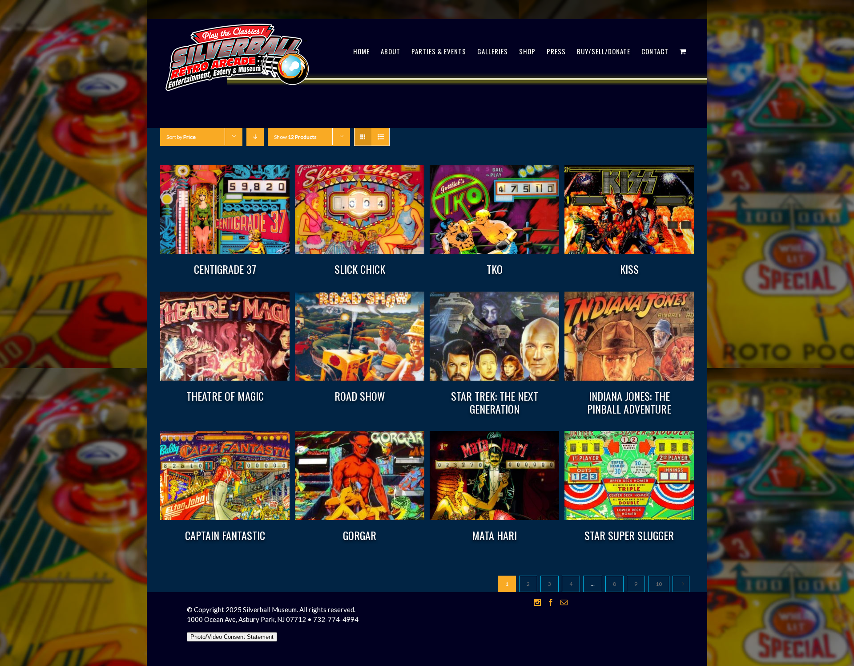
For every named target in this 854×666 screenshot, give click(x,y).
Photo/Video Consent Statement (232, 637)
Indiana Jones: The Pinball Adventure (629, 402)
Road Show (359, 396)
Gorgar (359, 535)
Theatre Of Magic (225, 396)
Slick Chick (359, 269)
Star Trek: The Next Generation (494, 402)
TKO (495, 269)
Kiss (629, 269)
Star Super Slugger (629, 535)
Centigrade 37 (225, 269)
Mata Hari (494, 535)
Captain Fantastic (225, 535)
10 (659, 584)
